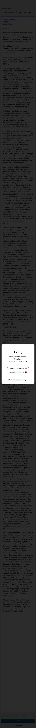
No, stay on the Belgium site (16, 372)
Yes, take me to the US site (16, 368)
